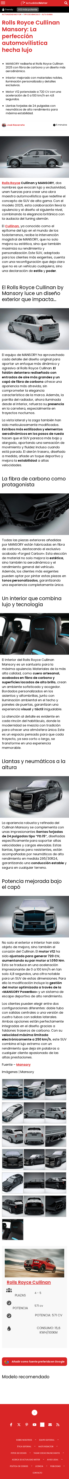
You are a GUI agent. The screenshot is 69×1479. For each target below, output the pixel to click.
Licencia (39, 1466)
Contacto (37, 1473)
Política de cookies (19, 1466)
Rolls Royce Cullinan (29, 1282)
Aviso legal (52, 1459)
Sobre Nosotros (24, 1440)
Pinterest (27, 1425)
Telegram (42, 1425)
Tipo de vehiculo (31, 14)
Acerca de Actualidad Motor (26, 1459)
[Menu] (3, 3)
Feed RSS (58, 1425)
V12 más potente (27, 9)
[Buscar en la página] (66, 3)
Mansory (23, 1064)
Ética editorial (24, 1446)
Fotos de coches (19, 1453)
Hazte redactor (45, 1446)
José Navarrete (16, 124)
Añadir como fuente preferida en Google (38, 1361)
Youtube (34, 1425)
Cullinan (12, 226)
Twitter (19, 1425)
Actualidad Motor (11, 14)
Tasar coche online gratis (47, 1453)
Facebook (11, 1425)
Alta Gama (47, 14)
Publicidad (55, 1466)
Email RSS (50, 1425)
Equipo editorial (46, 1440)
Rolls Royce (11, 183)
